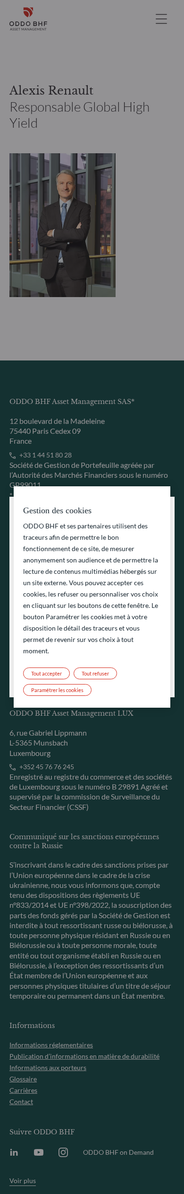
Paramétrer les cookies (57, 690)
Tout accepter (46, 673)
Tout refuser (95, 673)
